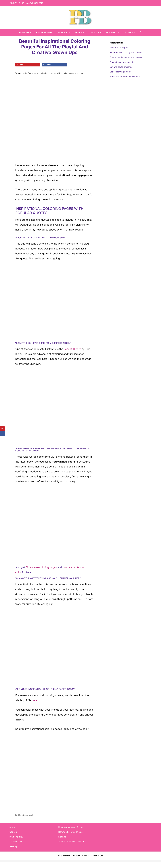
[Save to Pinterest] (2, 428)
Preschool (25, 32)
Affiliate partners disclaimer (72, 841)
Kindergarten (44, 32)
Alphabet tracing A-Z (120, 47)
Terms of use (15, 841)
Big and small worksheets (122, 62)
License (62, 836)
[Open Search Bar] (140, 32)
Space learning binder (120, 72)
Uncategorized (25, 815)
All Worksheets (34, 3)
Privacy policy (16, 836)
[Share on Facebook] (2, 433)
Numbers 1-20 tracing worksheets (126, 52)
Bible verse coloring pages (41, 567)
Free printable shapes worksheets (126, 57)
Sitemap (13, 846)
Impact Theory (72, 349)
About (13, 3)
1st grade (61, 32)
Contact (13, 832)
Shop (21, 3)
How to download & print (70, 827)
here (34, 700)
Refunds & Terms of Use (70, 832)
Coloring (129, 32)
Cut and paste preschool (121, 67)
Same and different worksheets (125, 76)
